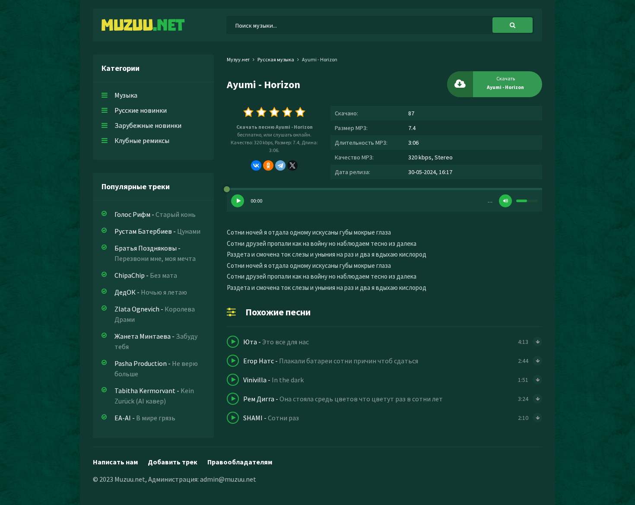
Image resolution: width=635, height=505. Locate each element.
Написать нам (115, 461)
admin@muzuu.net (228, 479)
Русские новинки (140, 110)
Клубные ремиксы (141, 140)
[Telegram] (280, 165)
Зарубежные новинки (147, 125)
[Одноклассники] (268, 165)
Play (237, 200)
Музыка (125, 95)
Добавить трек (172, 461)
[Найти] (512, 25)
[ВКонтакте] (256, 165)
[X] (292, 165)
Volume (505, 200)
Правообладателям (239, 461)
